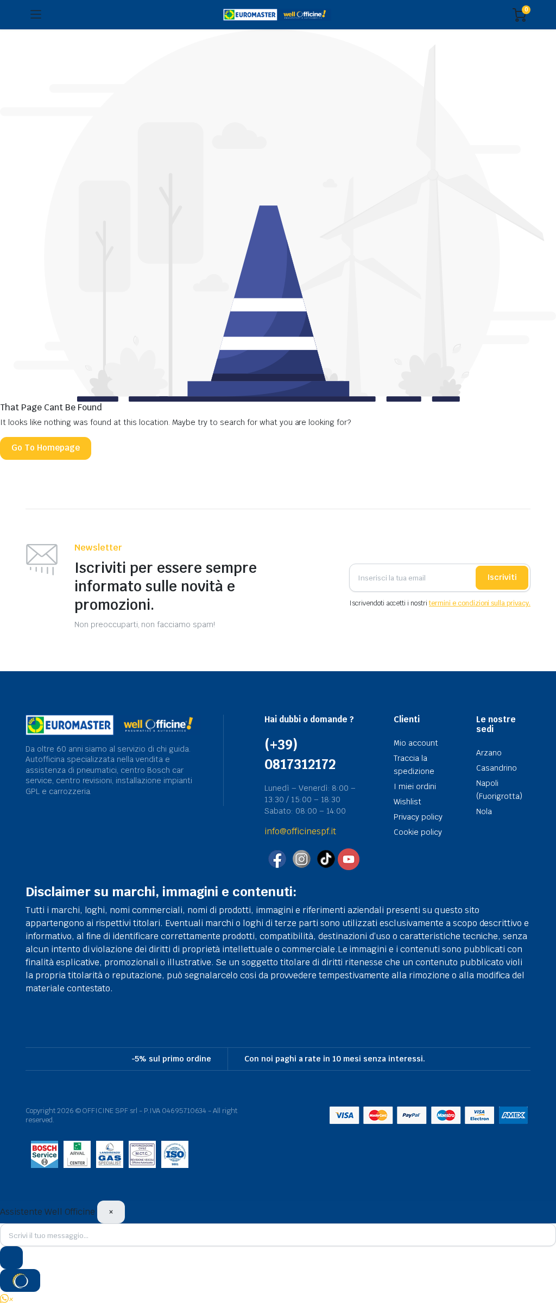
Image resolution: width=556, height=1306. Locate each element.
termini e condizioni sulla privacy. (479, 603)
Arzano (489, 753)
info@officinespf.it (300, 831)
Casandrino (496, 768)
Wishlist (407, 802)
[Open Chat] (20, 1280)
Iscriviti (502, 577)
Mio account (416, 743)
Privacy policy (418, 817)
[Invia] (11, 1257)
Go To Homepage (45, 447)
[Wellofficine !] (277, 15)
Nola (484, 811)
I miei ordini (415, 786)
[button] (7, 1299)
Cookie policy (418, 832)
